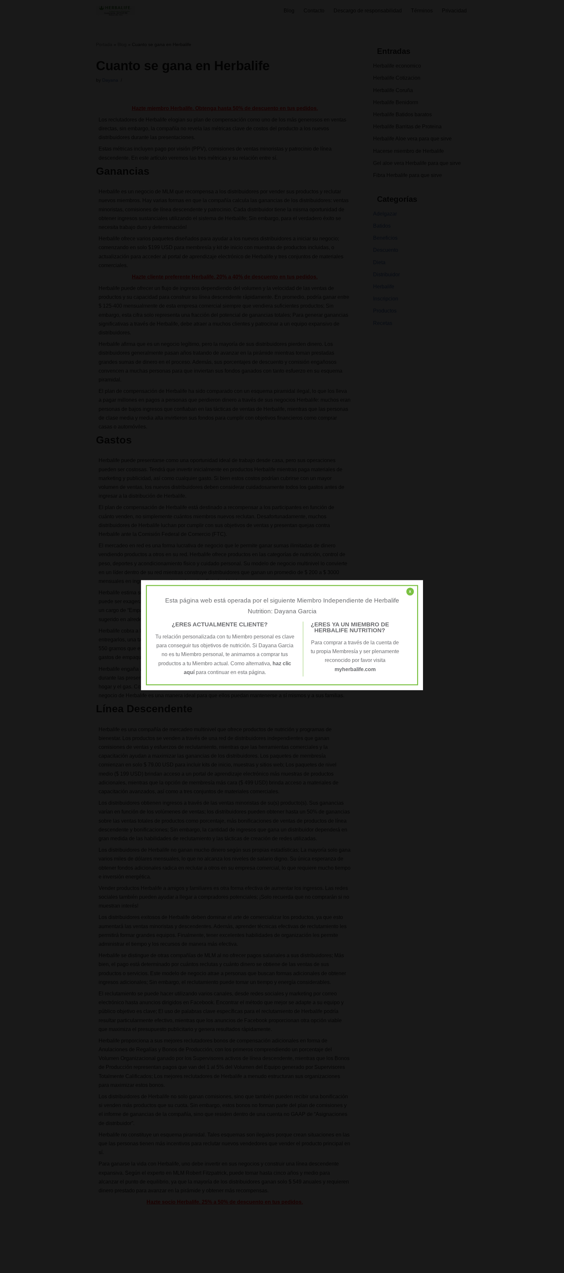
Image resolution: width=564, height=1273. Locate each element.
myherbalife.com (355, 669)
